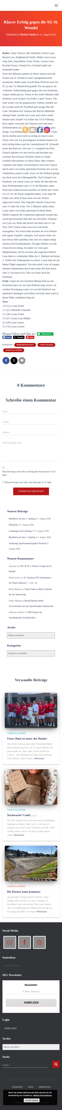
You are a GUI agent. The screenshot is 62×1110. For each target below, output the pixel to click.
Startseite (17, 1087)
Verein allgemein (13, 350)
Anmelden (10, 1028)
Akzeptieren (31, 1100)
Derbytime (13, 525)
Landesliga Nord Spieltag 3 (21, 531)
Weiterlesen (19, 835)
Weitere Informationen (42, 1095)
